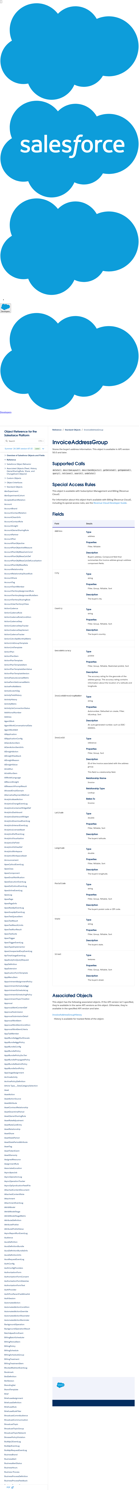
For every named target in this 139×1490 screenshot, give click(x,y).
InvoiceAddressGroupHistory (67, 1014)
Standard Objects (72, 430)
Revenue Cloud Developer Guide (110, 503)
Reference (56, 430)
